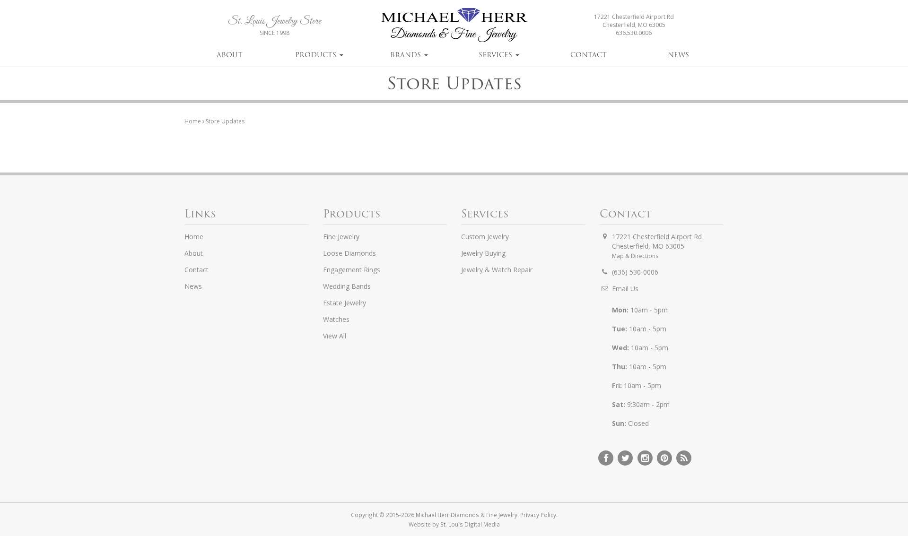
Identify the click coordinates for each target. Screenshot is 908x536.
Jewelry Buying (483, 253)
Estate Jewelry (344, 302)
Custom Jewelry (485, 236)
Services (497, 55)
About (230, 55)
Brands (406, 55)
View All (334, 335)
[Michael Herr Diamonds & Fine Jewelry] (454, 25)
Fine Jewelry (341, 236)
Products (317, 55)
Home (192, 121)
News (678, 55)
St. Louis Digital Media (470, 524)
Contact (588, 55)
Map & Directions (635, 255)
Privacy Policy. (539, 515)
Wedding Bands (347, 286)
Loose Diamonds (349, 253)
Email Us (625, 288)
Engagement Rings (351, 269)
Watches (336, 319)
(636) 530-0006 (635, 272)
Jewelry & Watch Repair (497, 269)
